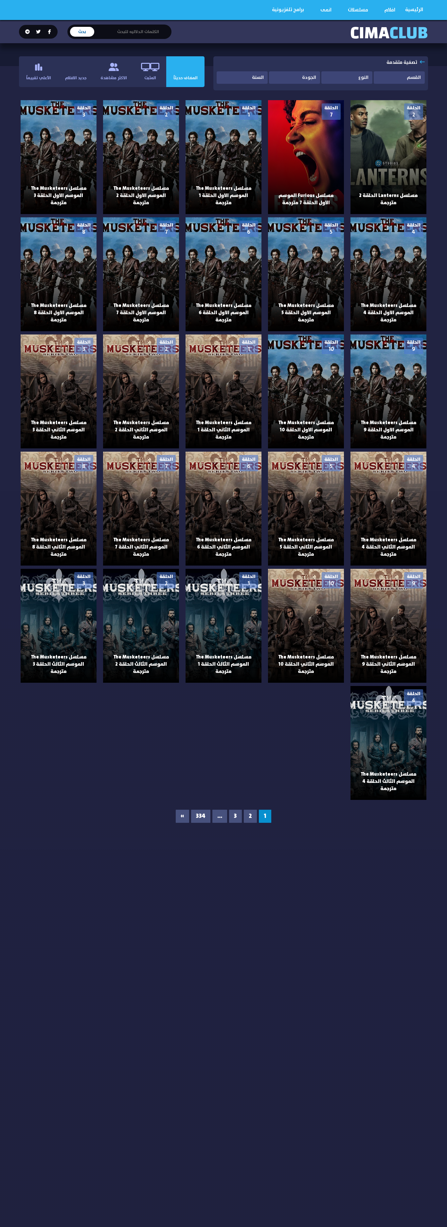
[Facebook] (49, 32)
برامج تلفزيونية (288, 10)
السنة (258, 77)
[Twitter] (38, 32)
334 (201, 816)
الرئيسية (414, 10)
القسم (414, 77)
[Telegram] (27, 32)
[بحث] (166, 27)
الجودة (309, 77)
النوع (363, 77)
